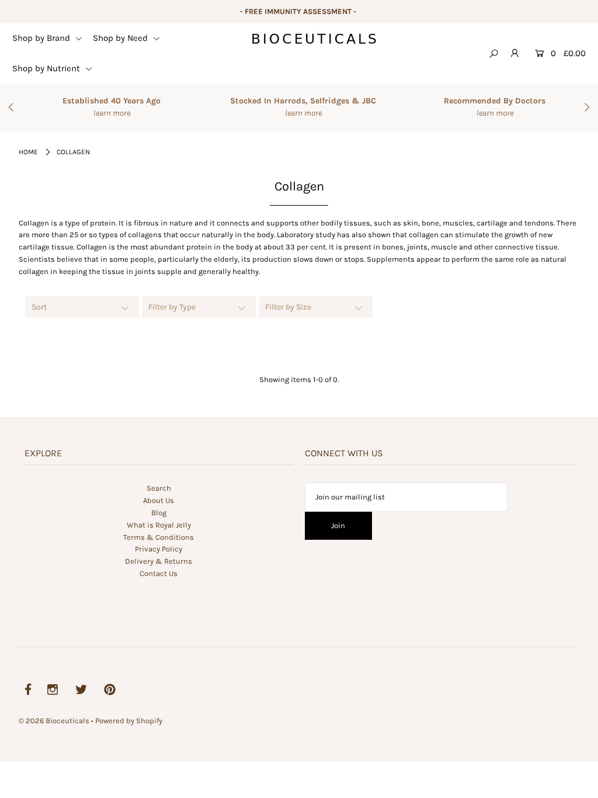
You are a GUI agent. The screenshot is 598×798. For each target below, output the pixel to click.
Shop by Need (121, 38)
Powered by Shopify (128, 720)
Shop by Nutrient (47, 68)
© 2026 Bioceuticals (55, 720)
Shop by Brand (42, 38)
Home (28, 152)
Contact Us (159, 573)
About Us (158, 500)
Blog (158, 512)
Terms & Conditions (158, 537)
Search (159, 488)
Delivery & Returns (158, 561)
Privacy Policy (158, 548)
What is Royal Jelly (159, 525)
